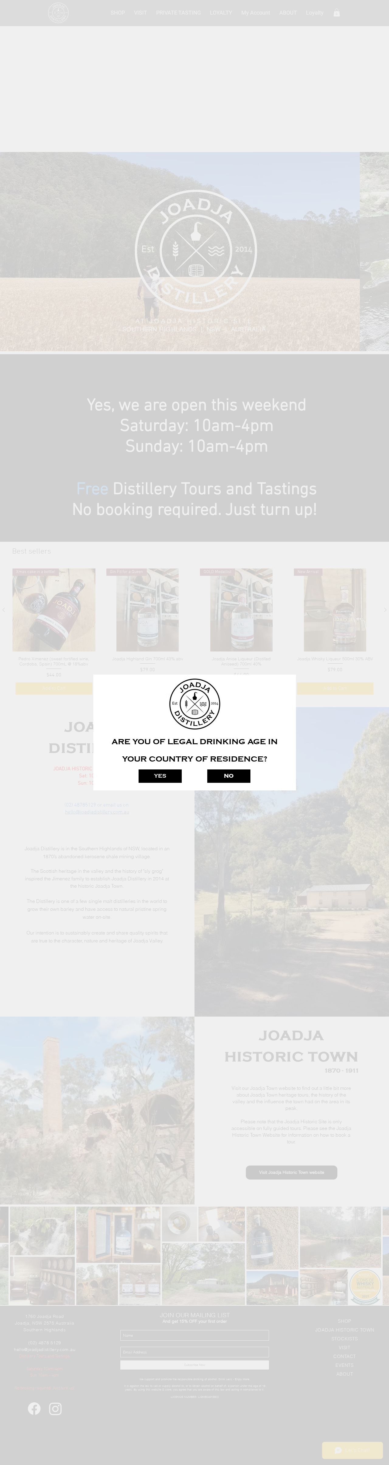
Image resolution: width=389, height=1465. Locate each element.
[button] (160, 776)
